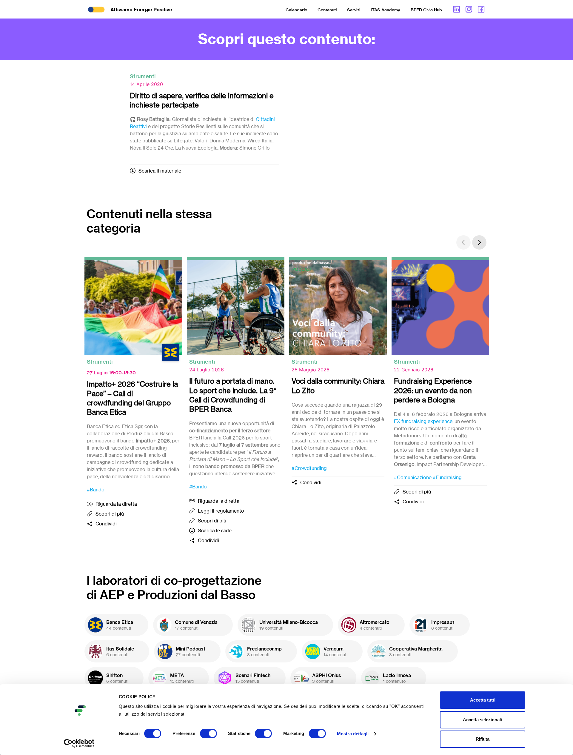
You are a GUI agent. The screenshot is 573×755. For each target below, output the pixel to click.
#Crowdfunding (309, 468)
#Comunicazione (413, 477)
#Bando (95, 490)
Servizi (353, 10)
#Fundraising (447, 477)
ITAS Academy (385, 10)
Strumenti (142, 76)
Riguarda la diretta (116, 504)
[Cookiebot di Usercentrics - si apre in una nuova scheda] (79, 743)
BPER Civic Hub (426, 10)
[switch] (208, 733)
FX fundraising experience (423, 421)
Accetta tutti (482, 699)
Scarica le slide (215, 530)
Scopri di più (110, 514)
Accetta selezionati (482, 719)
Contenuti (327, 10)
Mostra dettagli (353, 733)
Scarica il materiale (159, 171)
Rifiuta (482, 739)
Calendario (296, 10)
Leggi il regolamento (221, 511)
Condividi (106, 524)
